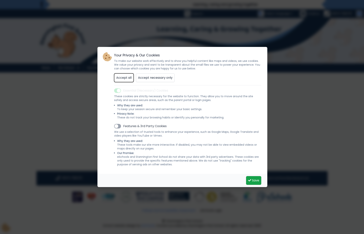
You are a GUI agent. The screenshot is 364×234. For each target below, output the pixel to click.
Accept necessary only (155, 77)
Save (255, 180)
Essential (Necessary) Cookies (145, 90)
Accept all (124, 77)
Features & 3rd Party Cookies (145, 126)
